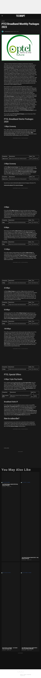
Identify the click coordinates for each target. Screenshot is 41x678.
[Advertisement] (20, 7)
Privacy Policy (29, 674)
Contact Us (24, 674)
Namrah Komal (7, 31)
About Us (21, 674)
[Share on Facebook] (32, 31)
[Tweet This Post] (34, 31)
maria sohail (4, 486)
